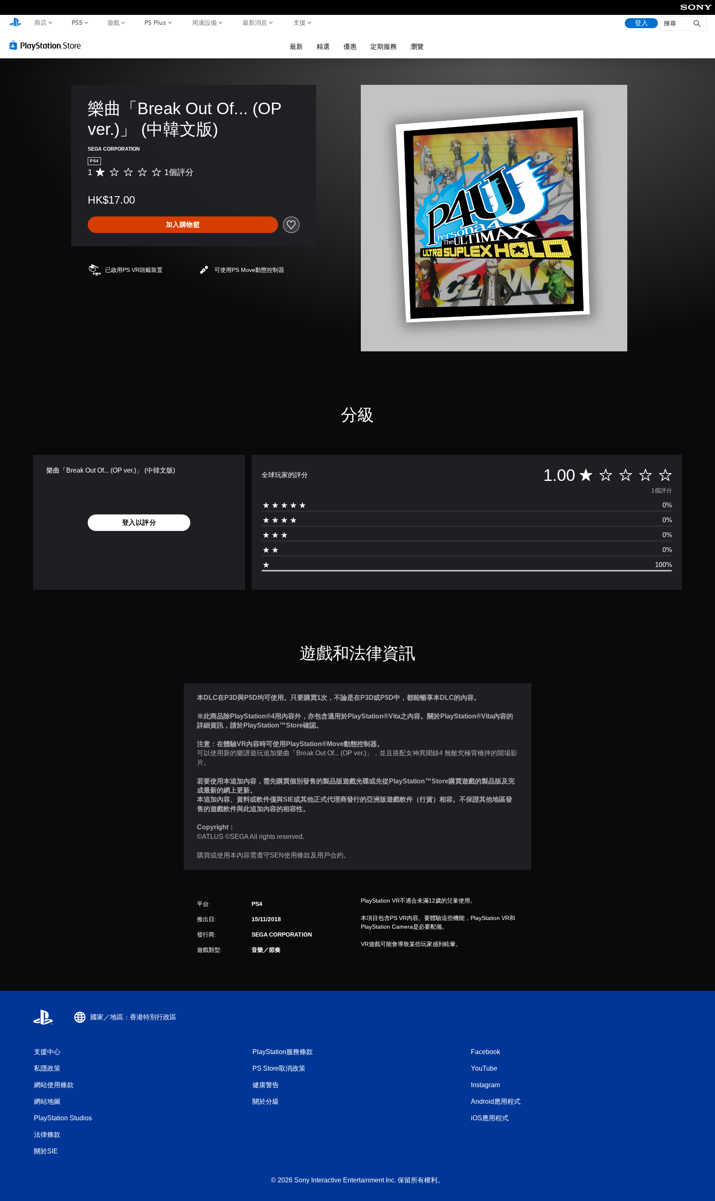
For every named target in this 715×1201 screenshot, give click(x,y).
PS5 (76, 22)
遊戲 (113, 22)
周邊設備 (204, 22)
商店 (40, 22)
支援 (299, 22)
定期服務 (383, 46)
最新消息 (254, 22)
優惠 (350, 46)
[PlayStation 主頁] (15, 23)
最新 (296, 46)
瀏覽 (417, 46)
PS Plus (155, 22)
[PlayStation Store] (47, 45)
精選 (323, 46)
